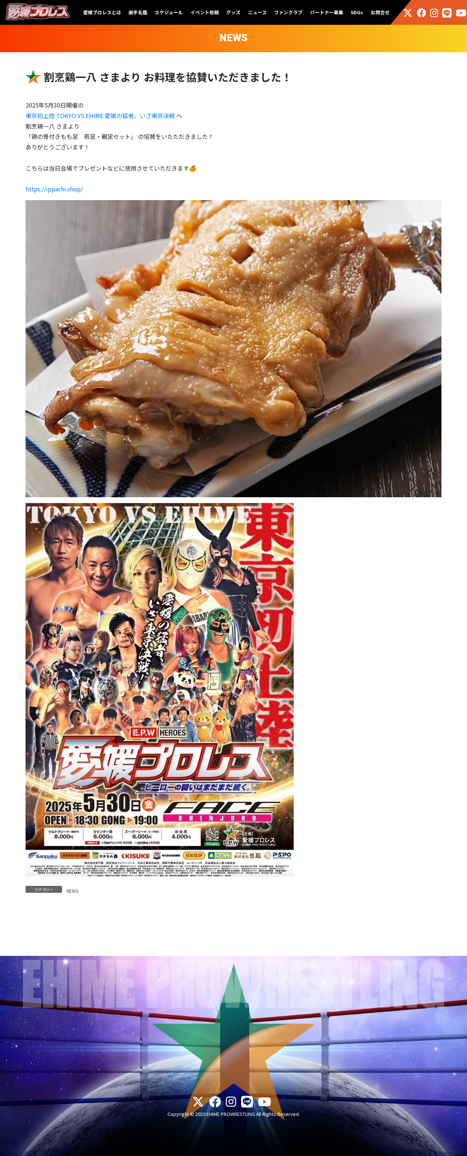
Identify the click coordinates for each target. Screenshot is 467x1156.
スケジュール (169, 12)
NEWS (72, 891)
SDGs (357, 12)
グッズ (233, 12)
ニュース (257, 12)
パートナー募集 (326, 12)
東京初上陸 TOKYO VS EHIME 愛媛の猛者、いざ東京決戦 (100, 115)
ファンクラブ (288, 12)
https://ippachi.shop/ (54, 188)
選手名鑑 (137, 12)
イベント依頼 (204, 12)
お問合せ (380, 12)
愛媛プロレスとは (102, 12)
